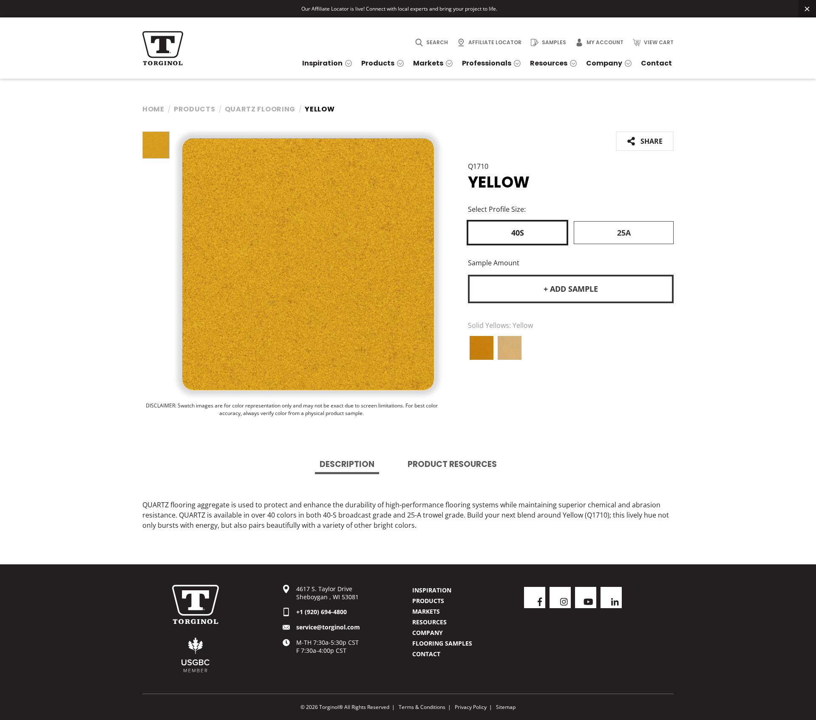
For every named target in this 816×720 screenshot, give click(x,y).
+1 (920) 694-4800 (321, 612)
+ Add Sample (571, 289)
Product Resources (452, 464)
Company (427, 633)
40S (517, 233)
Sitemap (506, 707)
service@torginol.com (328, 627)
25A (624, 233)
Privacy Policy (471, 707)
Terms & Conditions (422, 707)
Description (347, 464)
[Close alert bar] (807, 8)
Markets (426, 611)
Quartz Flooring (260, 109)
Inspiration (431, 590)
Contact (426, 654)
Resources (429, 622)
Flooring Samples (442, 643)
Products (194, 109)
